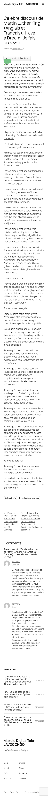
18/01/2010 (16, 604)
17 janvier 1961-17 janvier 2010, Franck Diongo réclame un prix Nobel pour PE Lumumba (10, 521)
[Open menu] (42, 4)
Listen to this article (19, 58)
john (14, 607)
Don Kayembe (17, 49)
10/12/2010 (16, 561)
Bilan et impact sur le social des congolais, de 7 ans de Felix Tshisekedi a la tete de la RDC (18, 721)
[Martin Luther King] (14, 64)
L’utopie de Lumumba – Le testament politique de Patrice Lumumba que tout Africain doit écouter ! (17, 680)
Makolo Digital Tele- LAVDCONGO (21, 3)
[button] (7, 61)
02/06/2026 (39, 680)
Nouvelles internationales (29, 498)
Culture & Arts (10, 498)
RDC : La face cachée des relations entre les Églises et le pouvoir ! (17, 694)
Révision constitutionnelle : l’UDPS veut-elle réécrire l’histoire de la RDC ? (18, 707)
